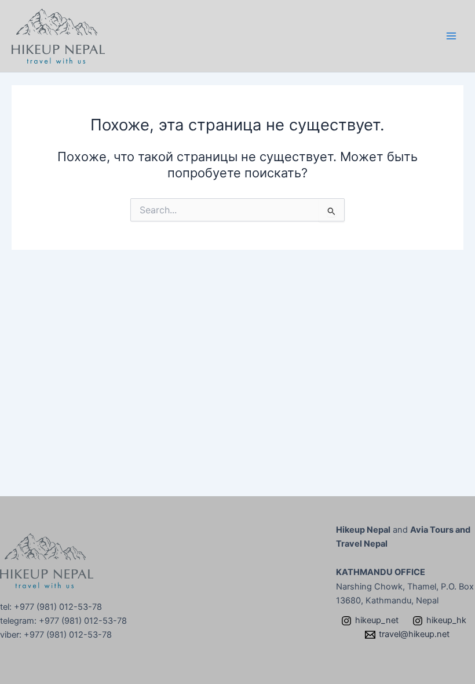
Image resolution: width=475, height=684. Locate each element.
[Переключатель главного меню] (451, 36)
